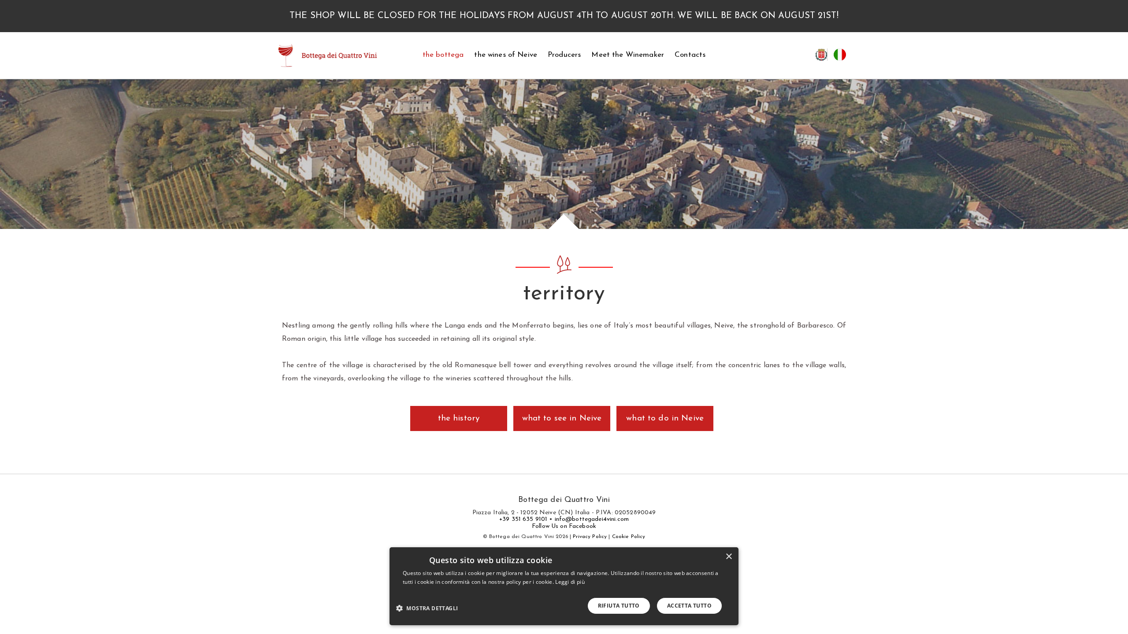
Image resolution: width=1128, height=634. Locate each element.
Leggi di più (570, 582)
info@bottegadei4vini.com (592, 519)
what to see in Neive (562, 418)
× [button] (728, 556)
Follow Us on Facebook (564, 526)
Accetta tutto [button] (689, 605)
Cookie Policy (629, 536)
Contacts (690, 55)
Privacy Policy (590, 536)
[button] (430, 608)
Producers (564, 55)
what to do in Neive (665, 418)
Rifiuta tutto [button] (619, 605)
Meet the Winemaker (627, 55)
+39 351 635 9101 (523, 519)
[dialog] (564, 586)
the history (459, 418)
